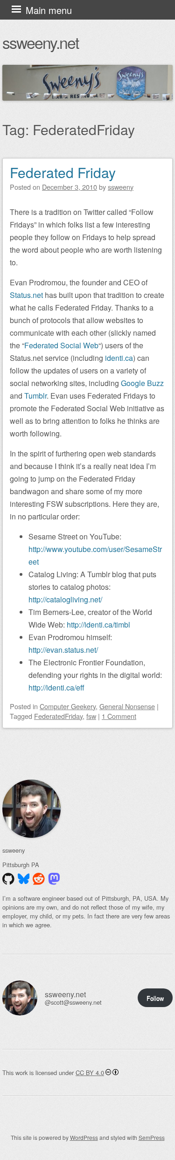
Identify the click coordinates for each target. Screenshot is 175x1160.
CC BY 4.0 (90, 1072)
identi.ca (119, 357)
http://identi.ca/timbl (98, 624)
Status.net (26, 295)
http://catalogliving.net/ (65, 599)
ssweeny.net (40, 42)
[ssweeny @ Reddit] (39, 879)
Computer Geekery (68, 706)
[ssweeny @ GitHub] (8, 879)
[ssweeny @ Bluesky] (24, 879)
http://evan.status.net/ (63, 649)
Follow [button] (155, 998)
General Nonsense (127, 706)
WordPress (84, 1137)
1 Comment (119, 716)
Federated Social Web (61, 345)
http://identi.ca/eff (56, 687)
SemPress (152, 1137)
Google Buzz (142, 383)
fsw (91, 716)
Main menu (49, 10)
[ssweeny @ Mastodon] (54, 879)
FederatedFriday (58, 716)
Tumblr (35, 395)
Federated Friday (63, 172)
